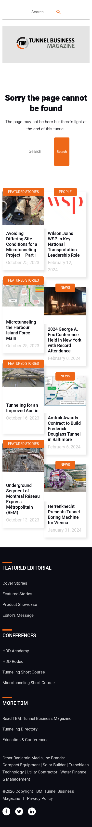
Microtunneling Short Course (28, 683)
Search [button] (58, 12)
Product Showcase (19, 604)
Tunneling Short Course (23, 672)
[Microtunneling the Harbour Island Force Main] (23, 298)
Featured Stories (17, 594)
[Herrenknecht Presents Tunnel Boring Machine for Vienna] (65, 482)
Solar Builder (54, 765)
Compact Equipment (21, 765)
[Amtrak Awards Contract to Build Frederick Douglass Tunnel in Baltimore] (65, 394)
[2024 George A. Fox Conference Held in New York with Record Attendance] (65, 305)
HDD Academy (15, 651)
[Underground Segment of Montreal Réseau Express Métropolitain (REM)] (23, 462)
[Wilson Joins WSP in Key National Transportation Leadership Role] (65, 210)
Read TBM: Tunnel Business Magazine (36, 718)
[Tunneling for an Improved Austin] (23, 381)
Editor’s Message (18, 615)
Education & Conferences (25, 740)
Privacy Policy (40, 798)
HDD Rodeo (13, 661)
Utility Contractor (42, 772)
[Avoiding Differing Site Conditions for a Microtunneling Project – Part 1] (23, 210)
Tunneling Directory (20, 729)
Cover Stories (14, 583)
